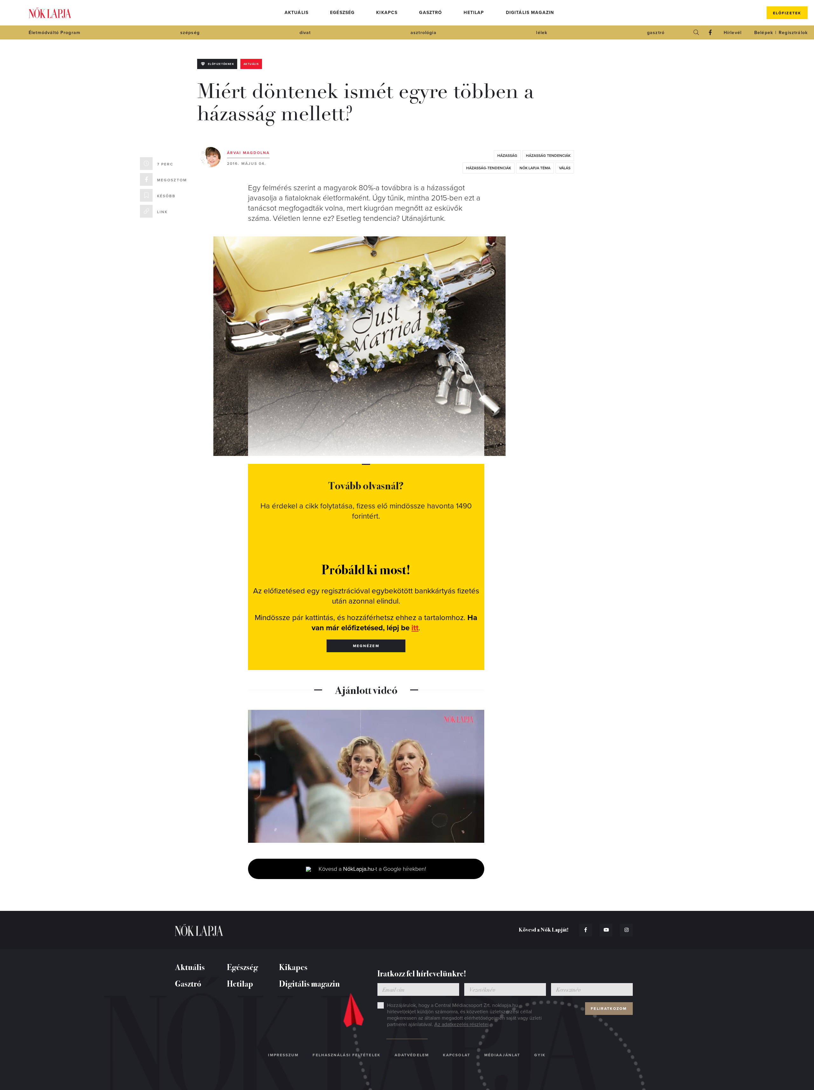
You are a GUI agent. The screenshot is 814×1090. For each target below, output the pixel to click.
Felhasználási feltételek (346, 1055)
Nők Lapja (50, 13)
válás (564, 168)
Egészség (342, 12)
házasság (507, 155)
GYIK (540, 1055)
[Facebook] (710, 32)
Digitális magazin (530, 12)
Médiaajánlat (502, 1055)
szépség (190, 32)
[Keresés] (696, 32)
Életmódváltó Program (54, 32)
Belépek (763, 32)
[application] (366, 776)
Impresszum (283, 1055)
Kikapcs (386, 12)
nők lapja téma (535, 168)
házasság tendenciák (548, 155)
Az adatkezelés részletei (461, 1024)
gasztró (656, 32)
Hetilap (474, 12)
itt (414, 627)
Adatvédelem (412, 1055)
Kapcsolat (456, 1055)
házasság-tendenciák (488, 168)
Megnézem (366, 646)
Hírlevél (733, 32)
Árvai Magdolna (248, 152)
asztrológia (423, 32)
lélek (541, 32)
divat (305, 32)
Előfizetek (787, 13)
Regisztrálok (793, 32)
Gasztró (430, 12)
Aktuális (296, 12)
